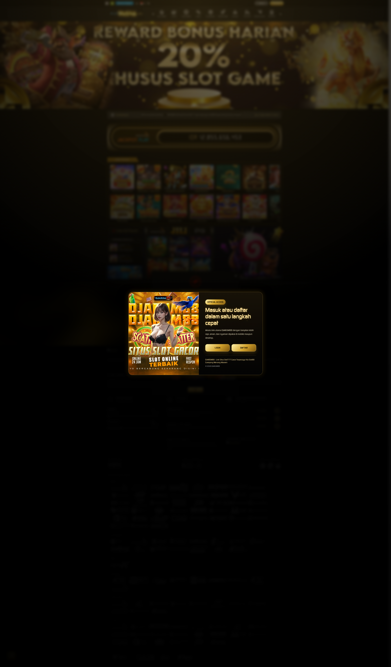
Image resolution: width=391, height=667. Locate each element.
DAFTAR (244, 347)
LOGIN (217, 347)
